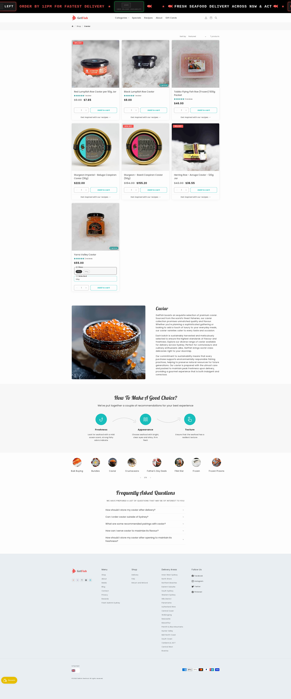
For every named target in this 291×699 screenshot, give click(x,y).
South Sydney (167, 591)
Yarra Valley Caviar (85, 254)
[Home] (73, 26)
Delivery (135, 575)
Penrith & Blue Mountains (172, 627)
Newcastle (166, 619)
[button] (122, 18)
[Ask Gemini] (77, 580)
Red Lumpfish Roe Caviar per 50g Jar (95, 91)
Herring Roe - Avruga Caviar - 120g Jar (194, 176)
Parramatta (167, 603)
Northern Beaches (169, 583)
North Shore (167, 579)
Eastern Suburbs (168, 587)
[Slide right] (150, 477)
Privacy (105, 595)
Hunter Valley (167, 631)
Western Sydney (169, 595)
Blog (103, 587)
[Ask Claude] (73, 580)
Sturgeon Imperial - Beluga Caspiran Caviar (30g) (95, 176)
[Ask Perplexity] (90, 580)
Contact (105, 591)
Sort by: (183, 36)
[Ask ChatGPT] (86, 580)
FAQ (133, 579)
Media (104, 583)
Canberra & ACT (169, 643)
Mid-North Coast (169, 635)
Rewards (105, 599)
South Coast (167, 639)
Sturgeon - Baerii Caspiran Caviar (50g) (143, 176)
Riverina (165, 651)
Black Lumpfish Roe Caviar (139, 91)
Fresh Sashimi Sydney (111, 603)
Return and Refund (140, 583)
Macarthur (166, 623)
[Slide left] (140, 477)
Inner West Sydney (170, 575)
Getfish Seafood (83, 678)
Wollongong (167, 615)
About (104, 579)
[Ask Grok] (82, 580)
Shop (79, 26)
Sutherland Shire (169, 607)
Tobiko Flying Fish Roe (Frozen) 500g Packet (194, 93)
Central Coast (168, 611)
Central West (167, 647)
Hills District (166, 599)
